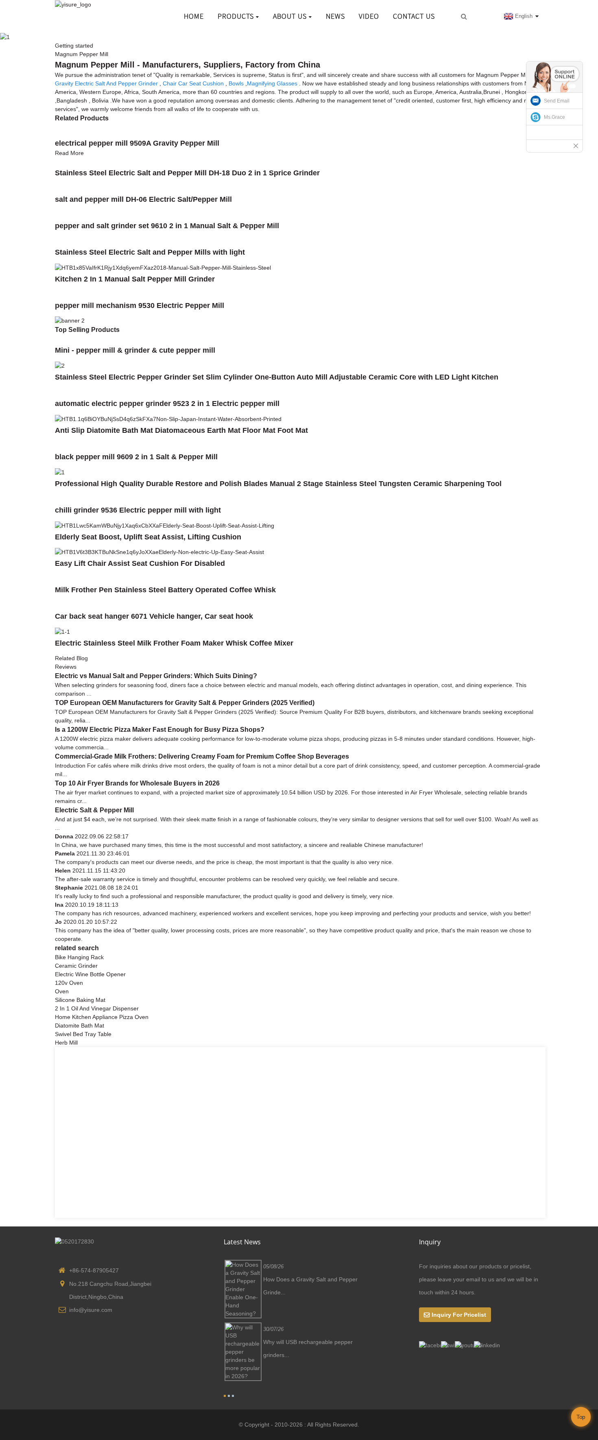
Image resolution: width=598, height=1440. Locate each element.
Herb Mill (66, 1042)
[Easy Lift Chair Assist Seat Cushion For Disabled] (159, 552)
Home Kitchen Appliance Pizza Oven (101, 1017)
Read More (69, 153)
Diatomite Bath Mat (79, 1025)
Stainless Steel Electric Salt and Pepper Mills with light (150, 252)
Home (194, 16)
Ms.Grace (554, 117)
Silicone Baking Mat (80, 1000)
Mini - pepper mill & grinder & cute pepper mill (135, 350)
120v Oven (69, 983)
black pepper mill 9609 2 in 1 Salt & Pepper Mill (136, 457)
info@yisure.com (90, 1310)
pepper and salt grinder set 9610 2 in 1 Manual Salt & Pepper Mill (167, 226)
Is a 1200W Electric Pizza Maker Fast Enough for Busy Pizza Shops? (159, 729)
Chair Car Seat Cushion (193, 83)
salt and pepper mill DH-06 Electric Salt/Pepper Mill (143, 199)
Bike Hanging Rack (79, 957)
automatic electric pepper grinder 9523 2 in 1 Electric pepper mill (167, 403)
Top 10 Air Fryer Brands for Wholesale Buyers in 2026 (137, 783)
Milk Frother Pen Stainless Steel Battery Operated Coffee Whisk (165, 590)
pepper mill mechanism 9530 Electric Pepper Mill (139, 305)
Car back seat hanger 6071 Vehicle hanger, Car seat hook (154, 616)
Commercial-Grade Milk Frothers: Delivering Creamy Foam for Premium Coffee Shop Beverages (202, 756)
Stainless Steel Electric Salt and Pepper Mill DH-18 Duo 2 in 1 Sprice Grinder (187, 173)
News (335, 16)
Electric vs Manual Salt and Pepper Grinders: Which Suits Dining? (156, 675)
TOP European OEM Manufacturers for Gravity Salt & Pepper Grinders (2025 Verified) (184, 702)
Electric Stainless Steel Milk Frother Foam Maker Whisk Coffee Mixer (174, 643)
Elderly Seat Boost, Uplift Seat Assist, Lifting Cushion (148, 537)
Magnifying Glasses (272, 83)
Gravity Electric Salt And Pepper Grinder (106, 83)
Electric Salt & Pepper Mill (94, 810)
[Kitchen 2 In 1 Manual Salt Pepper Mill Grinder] (163, 267)
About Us (290, 16)
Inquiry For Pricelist (459, 1314)
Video (369, 16)
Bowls (236, 83)
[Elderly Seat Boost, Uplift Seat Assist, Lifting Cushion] (164, 525)
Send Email (557, 101)
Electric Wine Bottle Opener (90, 974)
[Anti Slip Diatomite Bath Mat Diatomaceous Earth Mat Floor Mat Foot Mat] (168, 418)
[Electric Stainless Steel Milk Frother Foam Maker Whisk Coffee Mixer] (62, 631)
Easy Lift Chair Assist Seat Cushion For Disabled (140, 563)
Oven (62, 991)
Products (236, 16)
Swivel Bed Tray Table (83, 1034)
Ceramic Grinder (76, 965)
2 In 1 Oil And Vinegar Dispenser (97, 1008)
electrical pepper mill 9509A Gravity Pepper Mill (137, 143)
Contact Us (414, 16)
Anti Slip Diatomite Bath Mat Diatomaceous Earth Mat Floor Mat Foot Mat (181, 430)
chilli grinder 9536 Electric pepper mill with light (138, 510)
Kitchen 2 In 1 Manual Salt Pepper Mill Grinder (135, 279)
